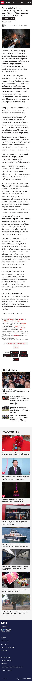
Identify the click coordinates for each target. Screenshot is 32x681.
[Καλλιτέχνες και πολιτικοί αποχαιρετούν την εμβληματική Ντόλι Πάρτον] (16, 580)
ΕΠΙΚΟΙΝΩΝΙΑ (4, 664)
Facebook (21, 325)
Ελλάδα (21, 319)
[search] (22, 2)
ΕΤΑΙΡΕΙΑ (3, 638)
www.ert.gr (4, 679)
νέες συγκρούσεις (22, 343)
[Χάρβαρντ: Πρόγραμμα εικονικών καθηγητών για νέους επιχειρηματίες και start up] (16, 380)
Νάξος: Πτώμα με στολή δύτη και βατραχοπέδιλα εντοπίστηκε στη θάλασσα (15, 545)
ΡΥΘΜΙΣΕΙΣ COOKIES (6, 670)
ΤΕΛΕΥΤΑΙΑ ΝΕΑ (11, 432)
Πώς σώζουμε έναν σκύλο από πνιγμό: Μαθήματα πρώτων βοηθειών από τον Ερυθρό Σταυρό (16, 454)
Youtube (23, 328)
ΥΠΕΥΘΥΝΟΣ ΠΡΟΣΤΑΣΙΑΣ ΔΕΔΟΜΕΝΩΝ (12, 667)
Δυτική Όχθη (11, 343)
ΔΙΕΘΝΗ (12, 19)
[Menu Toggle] (13, 2)
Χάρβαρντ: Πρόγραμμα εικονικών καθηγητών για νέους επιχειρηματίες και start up (16, 391)
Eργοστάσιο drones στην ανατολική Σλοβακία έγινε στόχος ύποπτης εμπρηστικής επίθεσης (19, 418)
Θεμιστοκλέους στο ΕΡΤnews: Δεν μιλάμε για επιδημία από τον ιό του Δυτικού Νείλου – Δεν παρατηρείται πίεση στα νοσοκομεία (16, 477)
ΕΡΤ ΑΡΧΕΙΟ (4, 650)
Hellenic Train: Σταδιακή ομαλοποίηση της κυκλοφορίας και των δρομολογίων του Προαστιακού (15, 568)
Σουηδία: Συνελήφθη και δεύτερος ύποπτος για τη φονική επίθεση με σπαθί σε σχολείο (20, 409)
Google (23, 323)
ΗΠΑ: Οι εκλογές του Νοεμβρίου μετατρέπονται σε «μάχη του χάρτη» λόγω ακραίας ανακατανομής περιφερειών (19, 400)
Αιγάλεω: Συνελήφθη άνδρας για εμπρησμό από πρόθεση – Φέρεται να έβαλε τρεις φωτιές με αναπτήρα (15, 613)
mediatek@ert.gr (5, 626)
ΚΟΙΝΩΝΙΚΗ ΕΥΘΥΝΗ (6, 660)
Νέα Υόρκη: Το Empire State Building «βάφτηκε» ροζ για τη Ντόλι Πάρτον (13, 500)
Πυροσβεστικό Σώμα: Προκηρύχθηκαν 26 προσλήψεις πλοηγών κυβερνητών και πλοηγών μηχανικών (14, 523)
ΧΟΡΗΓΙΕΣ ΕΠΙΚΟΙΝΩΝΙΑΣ (8, 647)
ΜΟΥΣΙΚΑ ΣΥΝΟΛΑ (6, 657)
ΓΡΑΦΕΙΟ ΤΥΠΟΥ (5, 641)
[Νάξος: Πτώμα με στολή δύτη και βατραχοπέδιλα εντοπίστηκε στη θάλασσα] (16, 535)
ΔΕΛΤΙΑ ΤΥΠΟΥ (5, 644)
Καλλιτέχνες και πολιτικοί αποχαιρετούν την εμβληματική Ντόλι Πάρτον (15, 590)
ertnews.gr (16, 335)
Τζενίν (16, 347)
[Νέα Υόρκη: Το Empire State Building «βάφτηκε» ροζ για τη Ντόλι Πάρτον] (16, 490)
